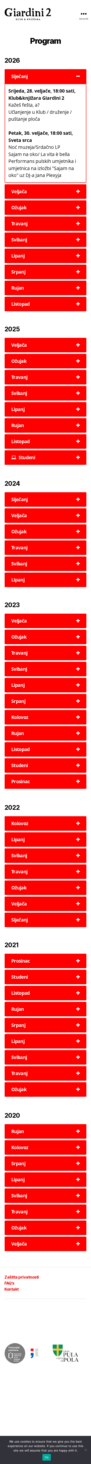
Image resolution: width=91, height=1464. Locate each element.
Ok (47, 1457)
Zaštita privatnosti (21, 1277)
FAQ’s (9, 1283)
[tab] (45, 76)
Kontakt (11, 1289)
